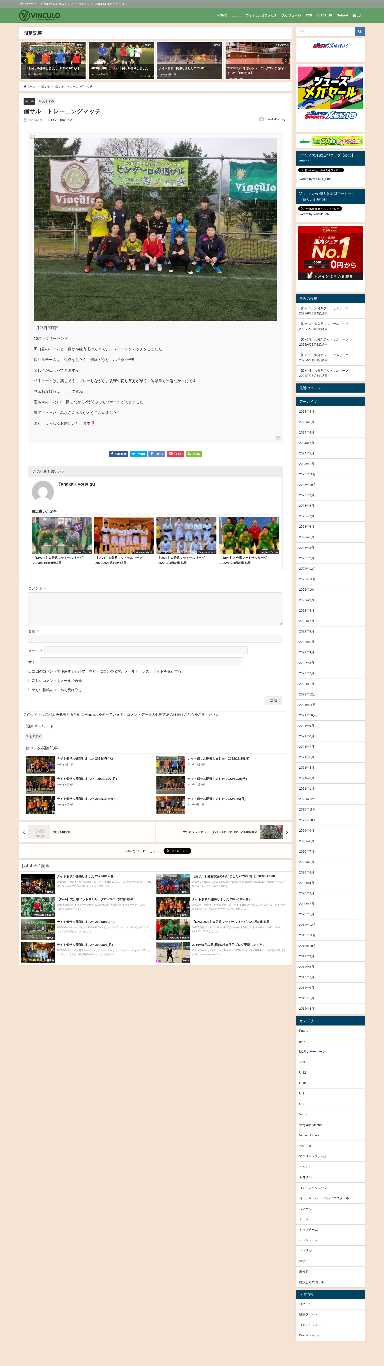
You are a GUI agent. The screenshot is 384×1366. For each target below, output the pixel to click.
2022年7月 (306, 620)
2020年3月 (306, 893)
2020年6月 (306, 861)
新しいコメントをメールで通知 (57, 680)
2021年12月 (307, 694)
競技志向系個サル (311, 1282)
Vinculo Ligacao (310, 1135)
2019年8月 (306, 966)
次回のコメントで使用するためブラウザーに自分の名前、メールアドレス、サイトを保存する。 (108, 671)
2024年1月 (306, 463)
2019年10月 (307, 945)
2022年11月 (307, 579)
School (342, 15)
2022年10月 (307, 589)
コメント (37, 588)
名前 (34, 631)
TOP (309, 15)
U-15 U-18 (324, 15)
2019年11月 (307, 935)
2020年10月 (307, 820)
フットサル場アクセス (261, 15)
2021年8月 (306, 736)
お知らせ (305, 1145)
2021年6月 (306, 757)
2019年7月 (306, 977)
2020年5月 (306, 872)
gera (302, 1041)
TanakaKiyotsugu (276, 119)
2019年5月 (306, 998)
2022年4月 (306, 652)
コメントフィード (311, 1324)
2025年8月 (306, 411)
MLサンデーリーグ (312, 1051)
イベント (305, 1166)
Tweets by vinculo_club (314, 178)
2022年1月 (306, 683)
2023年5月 (306, 537)
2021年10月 (307, 715)
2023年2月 (306, 558)
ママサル (305, 1250)
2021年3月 (306, 778)
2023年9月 (306, 495)
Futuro (303, 1030)
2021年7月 (306, 746)
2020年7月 (306, 851)
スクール (305, 1208)
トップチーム (308, 1229)
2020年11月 (307, 809)
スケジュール (291, 15)
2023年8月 (306, 505)
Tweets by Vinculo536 (313, 213)
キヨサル (305, 1177)
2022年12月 (307, 568)
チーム (303, 1219)
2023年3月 (306, 547)
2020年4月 (306, 882)
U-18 (302, 1082)
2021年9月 (306, 725)
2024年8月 (306, 432)
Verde (303, 1114)
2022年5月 (306, 641)
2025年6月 (306, 422)
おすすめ (48, 101)
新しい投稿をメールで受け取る (57, 690)
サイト (33, 662)
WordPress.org (309, 1335)
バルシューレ (308, 1240)
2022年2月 (306, 673)
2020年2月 (306, 903)
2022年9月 (306, 600)
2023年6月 (306, 526)
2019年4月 (306, 1008)
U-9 (301, 1093)
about (236, 15)
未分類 (303, 1271)
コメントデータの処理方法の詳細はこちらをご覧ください (173, 714)
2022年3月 (306, 662)
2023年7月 (306, 516)
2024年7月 (306, 442)
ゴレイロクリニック (313, 1187)
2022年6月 (306, 631)
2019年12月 (307, 924)
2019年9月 (306, 956)
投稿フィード (308, 1314)
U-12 (302, 1072)
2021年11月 (307, 704)
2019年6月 (306, 987)
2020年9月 (306, 830)
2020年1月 (306, 914)
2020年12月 (307, 799)
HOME (222, 15)
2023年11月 (307, 474)
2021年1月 (306, 788)
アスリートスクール (313, 1156)
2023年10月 (307, 484)
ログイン (305, 1303)
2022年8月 (306, 610)
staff (302, 1062)
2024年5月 (306, 453)
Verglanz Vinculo (310, 1124)
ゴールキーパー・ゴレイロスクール (324, 1198)
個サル (357, 15)
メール (35, 651)
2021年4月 (306, 767)
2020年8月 (306, 841)
